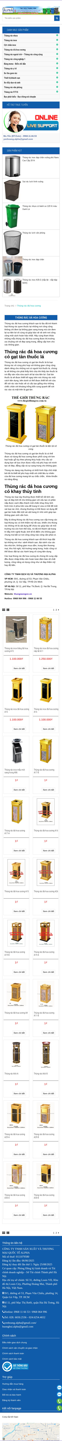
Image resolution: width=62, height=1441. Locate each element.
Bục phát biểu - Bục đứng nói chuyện (20, 97)
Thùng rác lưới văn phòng (33, 233)
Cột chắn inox (10, 45)
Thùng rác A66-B (41, 1073)
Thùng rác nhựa (11, 35)
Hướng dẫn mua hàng (12, 1384)
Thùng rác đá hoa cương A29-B (44, 1135)
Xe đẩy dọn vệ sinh (12, 82)
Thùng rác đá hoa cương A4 (16, 1013)
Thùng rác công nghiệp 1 (14, 59)
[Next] (58, 610)
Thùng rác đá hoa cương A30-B (44, 1196)
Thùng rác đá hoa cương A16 (46, 830)
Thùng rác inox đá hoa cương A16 (46, 710)
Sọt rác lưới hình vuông (32, 181)
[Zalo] (59, 1387)
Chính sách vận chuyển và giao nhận (20, 1348)
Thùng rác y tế (10, 68)
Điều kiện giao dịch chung (14, 1342)
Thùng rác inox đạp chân (33, 259)
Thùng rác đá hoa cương (14, 50)
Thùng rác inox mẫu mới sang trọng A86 (15, 771)
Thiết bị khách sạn (12, 78)
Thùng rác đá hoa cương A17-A (15, 832)
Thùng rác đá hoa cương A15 (17, 891)
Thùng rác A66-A (11, 1073)
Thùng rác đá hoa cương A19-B (15, 953)
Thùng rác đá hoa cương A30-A (15, 1196)
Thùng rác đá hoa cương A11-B (44, 1014)
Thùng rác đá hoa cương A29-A (15, 1135)
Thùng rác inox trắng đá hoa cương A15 (16, 649)
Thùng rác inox (10, 40)
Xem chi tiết (19, 668)
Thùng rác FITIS (11, 92)
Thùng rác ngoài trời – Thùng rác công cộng (23, 54)
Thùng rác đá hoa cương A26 (46, 891)
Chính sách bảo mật (12, 1359)
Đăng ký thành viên (11, 1400)
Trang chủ (9, 305)
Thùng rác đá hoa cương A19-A (44, 953)
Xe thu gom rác (10, 73)
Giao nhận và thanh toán (14, 1389)
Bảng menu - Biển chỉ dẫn (15, 64)
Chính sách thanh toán (13, 1353)
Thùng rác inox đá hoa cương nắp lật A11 (46, 649)
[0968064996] (59, 1401)
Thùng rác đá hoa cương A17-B (44, 771)
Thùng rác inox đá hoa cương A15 (17, 710)
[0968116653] (59, 1408)
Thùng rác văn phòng (13, 87)
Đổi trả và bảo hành (11, 1395)
